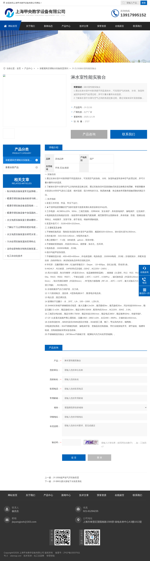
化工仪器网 (39, 556)
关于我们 (30, 26)
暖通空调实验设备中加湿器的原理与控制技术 (23, 213)
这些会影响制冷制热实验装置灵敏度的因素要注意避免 (23, 248)
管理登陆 (50, 556)
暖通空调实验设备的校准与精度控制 (23, 198)
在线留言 (119, 26)
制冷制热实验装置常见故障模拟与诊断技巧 (23, 191)
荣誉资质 (101, 26)
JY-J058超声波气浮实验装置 (66, 477)
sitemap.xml (15, 556)
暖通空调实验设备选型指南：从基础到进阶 (23, 205)
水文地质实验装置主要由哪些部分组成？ (23, 220)
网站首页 (12, 26)
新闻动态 (48, 26)
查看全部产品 (12, 167)
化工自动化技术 (14, 256)
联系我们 (137, 26)
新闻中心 (66, 495)
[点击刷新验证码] (91, 442)
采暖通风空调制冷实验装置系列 (54, 68)
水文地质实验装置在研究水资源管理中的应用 (23, 234)
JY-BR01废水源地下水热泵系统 (67, 481)
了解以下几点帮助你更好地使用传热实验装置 (23, 227)
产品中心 (66, 26)
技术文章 (84, 26)
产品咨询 (89, 134)
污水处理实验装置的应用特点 (21, 241)
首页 (19, 68)
